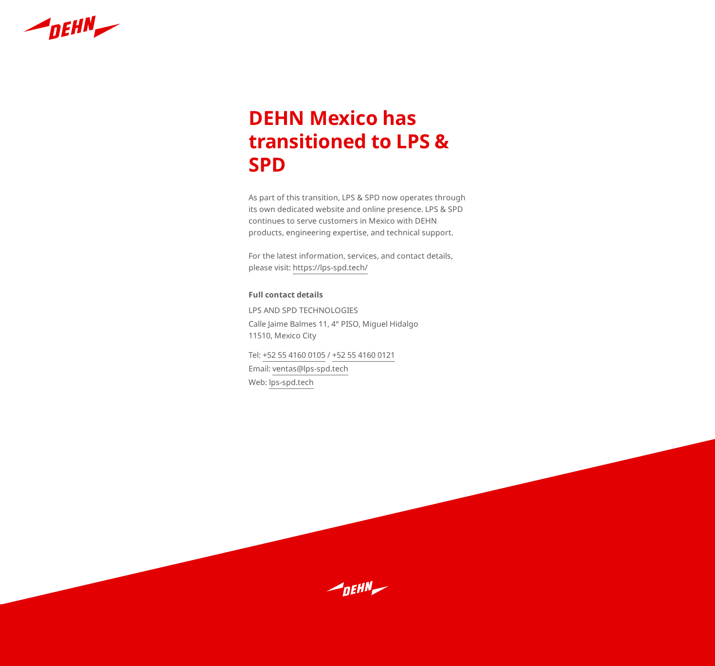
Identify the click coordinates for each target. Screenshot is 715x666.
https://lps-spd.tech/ (330, 267)
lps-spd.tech (291, 382)
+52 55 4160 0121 (363, 355)
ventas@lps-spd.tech (310, 368)
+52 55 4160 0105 (294, 355)
